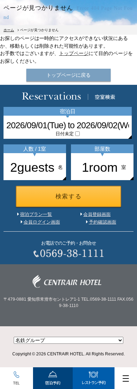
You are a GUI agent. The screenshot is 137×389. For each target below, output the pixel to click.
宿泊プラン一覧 (36, 214)
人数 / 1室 (34, 149)
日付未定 (65, 133)
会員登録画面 (97, 214)
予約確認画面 (102, 222)
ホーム (9, 30)
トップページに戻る (68, 75)
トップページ (74, 53)
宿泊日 (68, 111)
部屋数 (102, 149)
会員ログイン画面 (42, 222)
